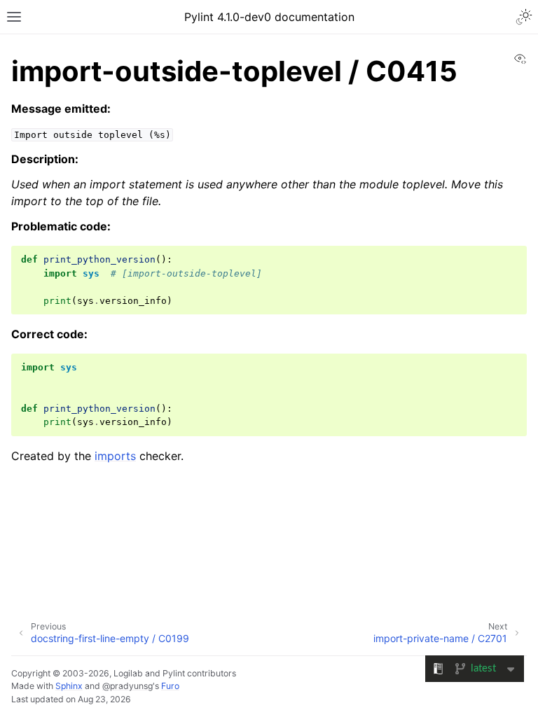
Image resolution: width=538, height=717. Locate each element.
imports (115, 456)
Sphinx (69, 686)
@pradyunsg (127, 686)
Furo (170, 686)
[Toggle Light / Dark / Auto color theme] (524, 16)
